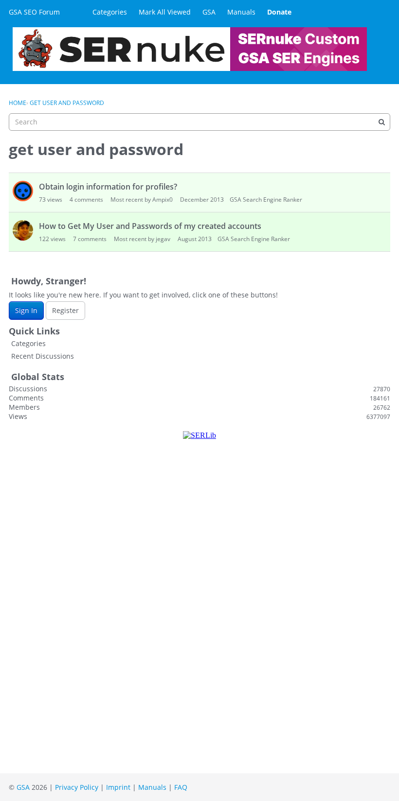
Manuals (241, 12)
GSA (209, 12)
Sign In (26, 310)
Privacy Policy (76, 787)
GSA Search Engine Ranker (266, 199)
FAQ (180, 787)
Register (65, 310)
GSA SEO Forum (34, 12)
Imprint (118, 787)
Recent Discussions (42, 356)
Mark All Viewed (165, 12)
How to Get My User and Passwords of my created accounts (150, 226)
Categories (109, 12)
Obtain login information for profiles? (108, 186)
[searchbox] (199, 122)
